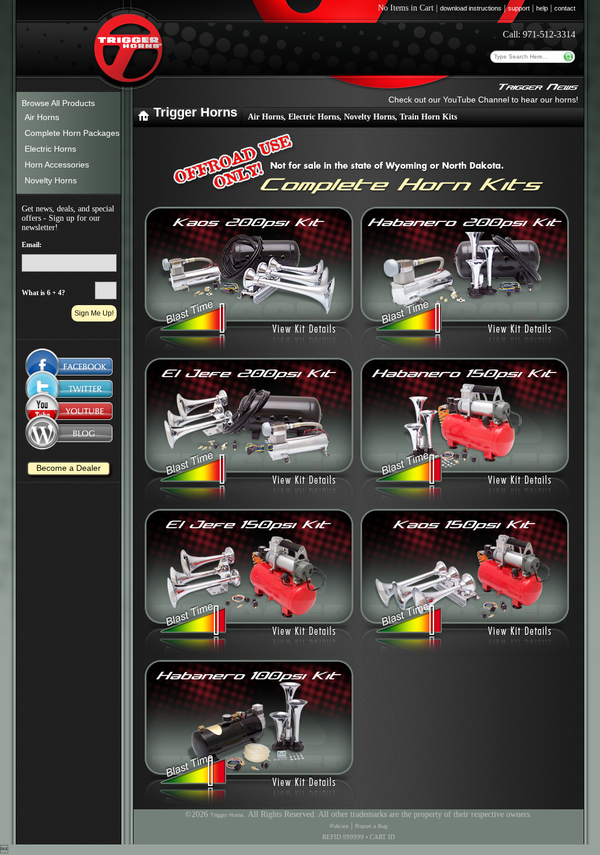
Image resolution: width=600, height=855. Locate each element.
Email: (32, 245)
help (542, 8)
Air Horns (42, 117)
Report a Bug (371, 826)
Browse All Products (58, 103)
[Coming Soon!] (69, 388)
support (519, 8)
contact (564, 8)
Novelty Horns (51, 180)
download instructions (471, 8)
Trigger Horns (227, 815)
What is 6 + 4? (43, 293)
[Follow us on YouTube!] (69, 413)
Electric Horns (50, 148)
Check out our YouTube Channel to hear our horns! (483, 99)
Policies (339, 826)
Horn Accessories (57, 164)
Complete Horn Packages (72, 133)
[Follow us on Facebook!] (69, 360)
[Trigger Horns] (143, 119)
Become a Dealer (68, 468)
